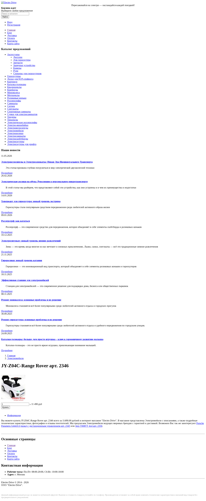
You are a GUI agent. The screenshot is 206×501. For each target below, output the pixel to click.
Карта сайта (13, 43)
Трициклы (12, 119)
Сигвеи (11, 106)
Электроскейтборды (17, 138)
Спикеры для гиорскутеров (27, 73)
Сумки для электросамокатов (22, 114)
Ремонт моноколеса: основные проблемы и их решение (31, 300)
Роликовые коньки (16, 98)
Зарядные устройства (24, 65)
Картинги (12, 81)
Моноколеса (13, 92)
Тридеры (11, 117)
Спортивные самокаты (19, 111)
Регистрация (13, 25)
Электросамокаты (16, 136)
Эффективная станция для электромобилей (25, 280)
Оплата (11, 38)
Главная (11, 30)
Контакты (12, 41)
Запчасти (18, 62)
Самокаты (12, 103)
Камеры (17, 68)
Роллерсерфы (14, 100)
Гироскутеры (14, 76)
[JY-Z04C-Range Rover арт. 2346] (13, 401)
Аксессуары (13, 54)
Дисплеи (17, 57)
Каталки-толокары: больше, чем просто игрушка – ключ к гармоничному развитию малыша (52, 339)
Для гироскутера (21, 60)
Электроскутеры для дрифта (21, 144)
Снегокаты (13, 109)
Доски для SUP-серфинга (20, 79)
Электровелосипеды (17, 128)
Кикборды (12, 90)
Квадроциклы (14, 87)
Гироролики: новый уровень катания (21, 260)
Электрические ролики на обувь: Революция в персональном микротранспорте (44, 181)
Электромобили (15, 130)
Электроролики (15, 133)
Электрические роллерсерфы (22, 122)
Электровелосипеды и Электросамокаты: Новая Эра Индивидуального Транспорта (47, 162)
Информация (14, 415)
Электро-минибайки (17, 125)
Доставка (12, 35)
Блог (9, 32)
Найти (5, 17)
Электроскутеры (15, 141)
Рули (15, 70)
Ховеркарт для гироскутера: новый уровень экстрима (30, 201)
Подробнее (7, 173)
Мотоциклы (13, 95)
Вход (9, 22)
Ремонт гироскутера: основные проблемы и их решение (31, 319)
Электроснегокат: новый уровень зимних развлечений (31, 240)
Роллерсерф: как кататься (15, 221)
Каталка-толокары (16, 84)
